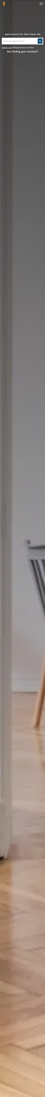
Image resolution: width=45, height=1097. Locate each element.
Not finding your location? (22, 51)
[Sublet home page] (4, 3)
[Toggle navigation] (41, 4)
